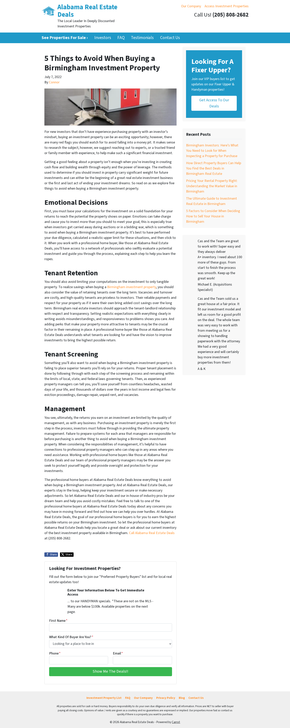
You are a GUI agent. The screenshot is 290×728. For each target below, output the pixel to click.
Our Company (191, 6)
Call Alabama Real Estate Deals (152, 533)
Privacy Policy (165, 698)
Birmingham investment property (131, 287)
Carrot (176, 722)
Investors (102, 38)
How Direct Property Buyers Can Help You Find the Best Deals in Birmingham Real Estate (213, 168)
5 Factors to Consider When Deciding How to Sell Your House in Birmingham (213, 216)
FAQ (121, 38)
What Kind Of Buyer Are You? (71, 637)
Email (118, 653)
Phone (55, 653)
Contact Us (170, 38)
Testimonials (142, 38)
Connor (54, 82)
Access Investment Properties (227, 6)
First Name (58, 620)
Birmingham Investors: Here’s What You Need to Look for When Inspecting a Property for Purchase (212, 150)
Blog (182, 698)
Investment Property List (104, 698)
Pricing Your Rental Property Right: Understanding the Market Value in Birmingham (212, 186)
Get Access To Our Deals (214, 103)
